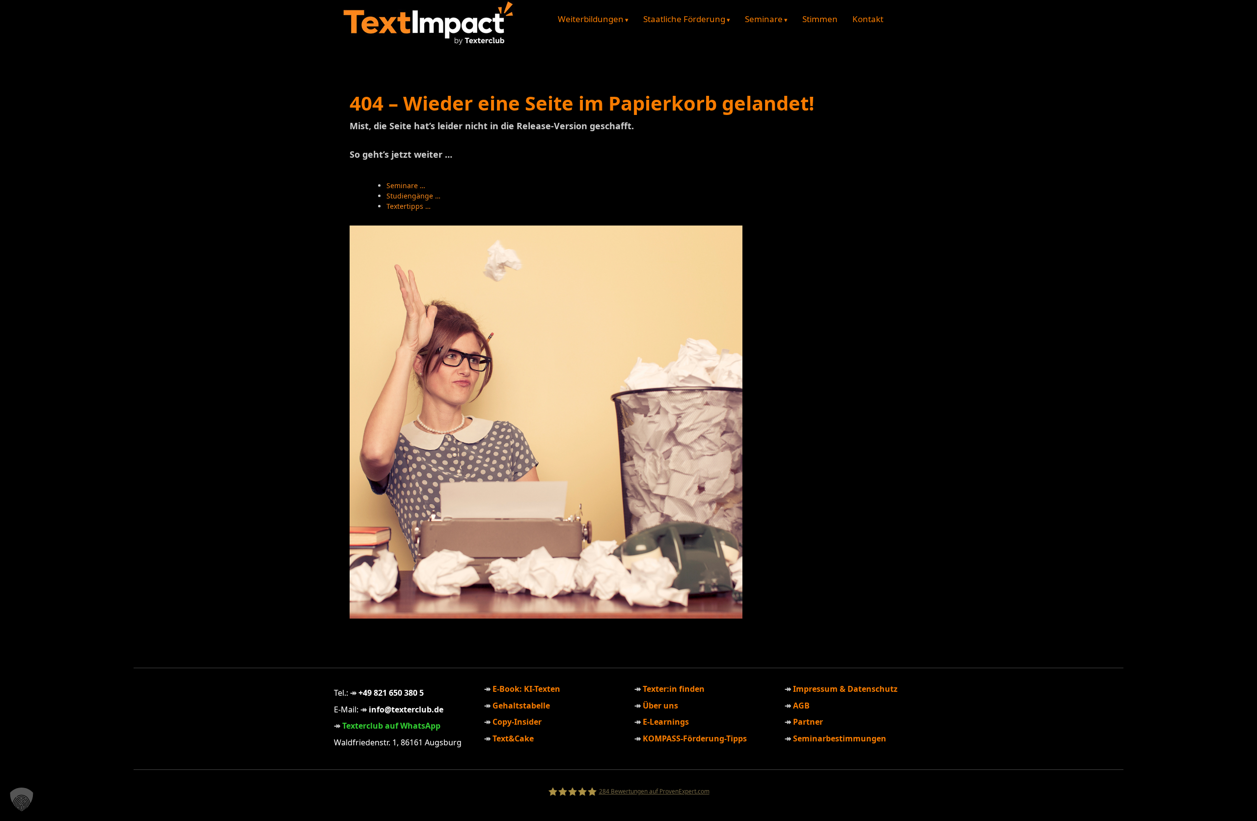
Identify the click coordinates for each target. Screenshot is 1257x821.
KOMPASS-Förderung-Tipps (695, 738)
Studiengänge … (413, 195)
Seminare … (405, 185)
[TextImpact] (429, 42)
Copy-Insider (517, 721)
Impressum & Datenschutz (845, 688)
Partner (808, 721)
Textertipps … (408, 206)
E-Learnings (666, 721)
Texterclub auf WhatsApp (391, 725)
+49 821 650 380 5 (391, 692)
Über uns (660, 705)
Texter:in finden (674, 688)
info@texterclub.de (406, 709)
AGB (801, 705)
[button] (21, 799)
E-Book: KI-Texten (526, 688)
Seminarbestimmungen (839, 738)
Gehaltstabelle (521, 705)
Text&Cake (513, 738)
